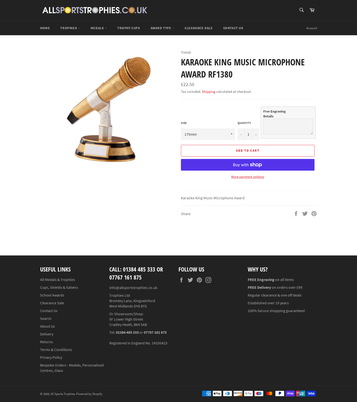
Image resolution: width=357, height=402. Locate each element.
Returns (46, 341)
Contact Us (233, 28)
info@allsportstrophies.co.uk (133, 287)
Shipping (208, 91)
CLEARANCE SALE (198, 28)
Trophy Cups (128, 28)
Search (45, 318)
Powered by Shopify (89, 394)
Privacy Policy (51, 357)
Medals (98, 28)
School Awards (52, 295)
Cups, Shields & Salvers (59, 287)
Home (45, 28)
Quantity (244, 123)
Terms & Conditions (56, 349)
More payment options (247, 177)
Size (184, 123)
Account (311, 28)
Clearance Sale (52, 302)
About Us (47, 326)
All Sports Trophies (63, 394)
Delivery (46, 334)
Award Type (161, 28)
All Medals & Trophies (57, 279)
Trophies (69, 28)
